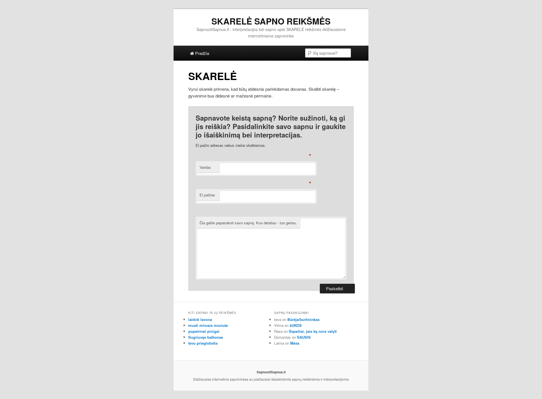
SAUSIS (304, 337)
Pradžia (201, 53)
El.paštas (207, 195)
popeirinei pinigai (203, 331)
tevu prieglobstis (203, 343)
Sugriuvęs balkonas (205, 337)
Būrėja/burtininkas (303, 319)
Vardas (205, 167)
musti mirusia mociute (208, 325)
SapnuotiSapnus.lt (271, 371)
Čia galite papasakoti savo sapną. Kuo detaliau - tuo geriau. (248, 222)
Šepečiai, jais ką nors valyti (313, 331)
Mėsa (294, 343)
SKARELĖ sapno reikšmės (271, 21)
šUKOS (296, 325)
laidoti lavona (200, 319)
